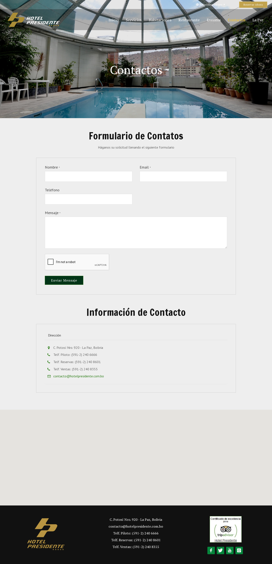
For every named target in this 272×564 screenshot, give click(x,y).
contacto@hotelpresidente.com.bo (78, 376)
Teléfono (52, 190)
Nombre (52, 167)
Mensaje (52, 212)
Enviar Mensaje (64, 280)
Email (145, 167)
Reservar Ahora (253, 4)
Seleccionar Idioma (211, 4)
